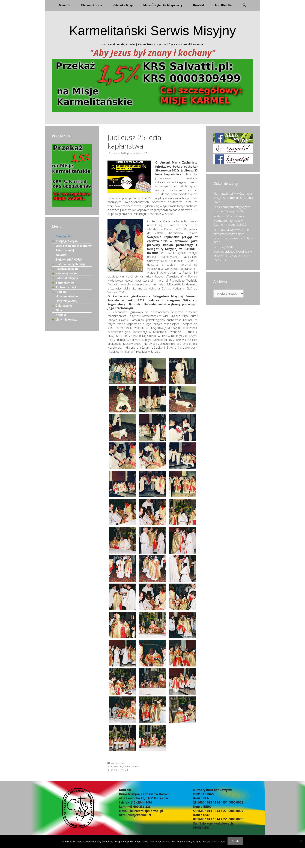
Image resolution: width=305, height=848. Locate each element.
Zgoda (235, 841)
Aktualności (117, 763)
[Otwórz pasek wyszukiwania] (244, 5)
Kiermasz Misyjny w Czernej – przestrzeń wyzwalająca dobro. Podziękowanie (232, 234)
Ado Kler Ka (223, 5)
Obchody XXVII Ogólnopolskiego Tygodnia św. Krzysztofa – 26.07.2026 (232, 251)
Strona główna (91, 5)
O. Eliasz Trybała (120, 770)
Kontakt (198, 5)
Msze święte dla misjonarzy (163, 5)
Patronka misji (123, 5)
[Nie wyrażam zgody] (300, 841)
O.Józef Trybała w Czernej (125, 766)
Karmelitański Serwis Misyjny (152, 30)
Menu (63, 5)
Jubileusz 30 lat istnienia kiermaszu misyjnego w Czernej (228, 220)
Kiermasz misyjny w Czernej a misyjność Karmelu (232, 195)
